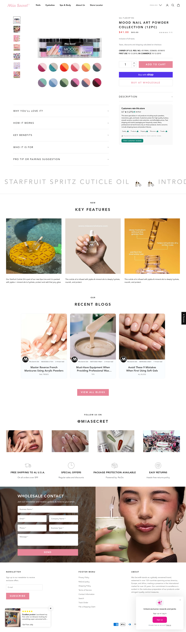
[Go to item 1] (16, 20)
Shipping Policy (85, 586)
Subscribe (18, 596)
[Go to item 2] (16, 29)
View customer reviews (132, 140)
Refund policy (84, 581)
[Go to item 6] (16, 65)
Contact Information (87, 594)
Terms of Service (85, 590)
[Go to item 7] (16, 74)
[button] (51, 608)
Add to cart (156, 64)
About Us (80, 5)
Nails (38, 5)
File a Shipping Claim (87, 606)
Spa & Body (65, 5)
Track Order (83, 602)
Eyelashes (50, 5)
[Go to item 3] (16, 38)
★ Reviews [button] (183, 318)
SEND (48, 552)
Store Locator (96, 5)
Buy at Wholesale (145, 83)
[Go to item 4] (16, 47)
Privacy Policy (84, 577)
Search (81, 598)
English (154, 5)
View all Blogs (93, 392)
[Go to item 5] (16, 56)
